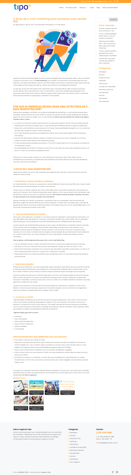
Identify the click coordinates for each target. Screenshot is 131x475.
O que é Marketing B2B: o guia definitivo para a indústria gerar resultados (108, 53)
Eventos (102, 75)
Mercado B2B (39, 25)
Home (61, 7)
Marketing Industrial (106, 89)
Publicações (49, 25)
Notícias (102, 95)
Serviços (83, 7)
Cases (92, 7)
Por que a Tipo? (71, 7)
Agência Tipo (46, 472)
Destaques (102, 72)
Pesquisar (113, 19)
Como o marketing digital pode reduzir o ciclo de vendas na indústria (107, 36)
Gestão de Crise (104, 78)
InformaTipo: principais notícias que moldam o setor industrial (107, 61)
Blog (98, 7)
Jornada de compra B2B (107, 86)
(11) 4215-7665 (105, 432)
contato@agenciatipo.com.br (108, 443)
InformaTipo (103, 83)
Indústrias (102, 80)
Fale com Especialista (110, 7)
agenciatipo (20, 25)
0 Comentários (60, 25)
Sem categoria (104, 101)
